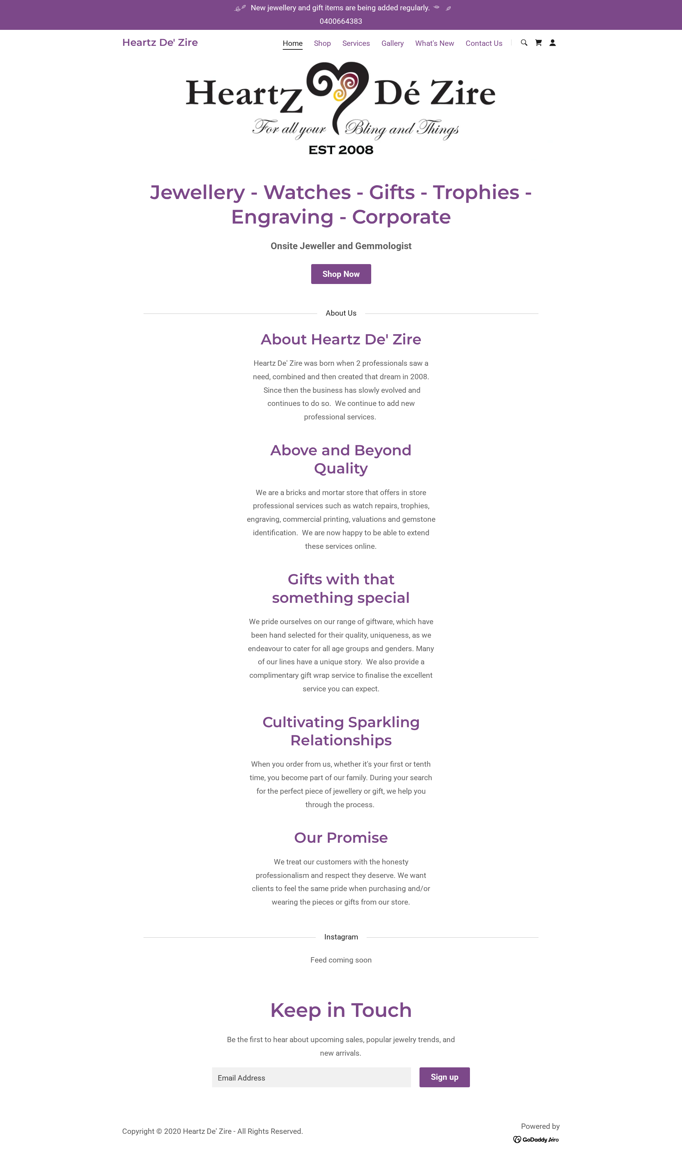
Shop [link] (322, 43)
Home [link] (293, 43)
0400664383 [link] (341, 21)
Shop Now (341, 274)
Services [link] (356, 43)
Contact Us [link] (484, 43)
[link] (160, 43)
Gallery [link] (392, 43)
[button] (553, 43)
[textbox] (311, 1077)
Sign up (445, 1077)
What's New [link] (434, 43)
